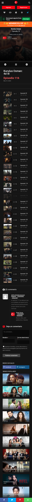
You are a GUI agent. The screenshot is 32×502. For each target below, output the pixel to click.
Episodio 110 (24, 159)
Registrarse (23, 7)
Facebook (8, 367)
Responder (14, 298)
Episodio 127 (24, 261)
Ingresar (8, 7)
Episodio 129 (24, 273)
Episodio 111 (24, 165)
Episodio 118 (24, 207)
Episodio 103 (24, 117)
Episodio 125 (24, 249)
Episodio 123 (24, 237)
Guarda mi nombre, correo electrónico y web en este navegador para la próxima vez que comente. (15, 348)
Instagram (22, 367)
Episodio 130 (24, 279)
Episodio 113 (24, 177)
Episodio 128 (24, 267)
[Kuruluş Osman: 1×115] (5, 64)
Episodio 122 (24, 231)
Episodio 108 (24, 147)
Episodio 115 (24, 189)
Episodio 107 (24, 141)
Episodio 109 (24, 153)
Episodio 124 (24, 243)
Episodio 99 (23, 93)
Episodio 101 (24, 105)
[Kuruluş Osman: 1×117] (26, 64)
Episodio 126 (24, 255)
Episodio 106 (24, 135)
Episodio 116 (24, 195)
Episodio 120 (24, 219)
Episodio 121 (24, 225)
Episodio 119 (24, 213)
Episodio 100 (24, 99)
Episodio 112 (24, 171)
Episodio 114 (24, 183)
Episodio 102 (24, 111)
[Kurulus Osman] (16, 64)
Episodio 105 (24, 129)
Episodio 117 (24, 201)
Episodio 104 (24, 123)
